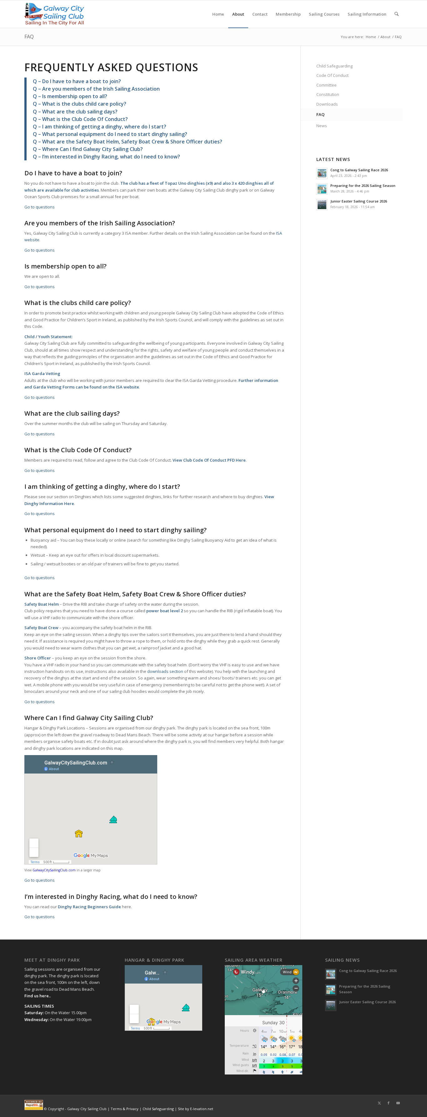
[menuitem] (218, 14)
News (321, 125)
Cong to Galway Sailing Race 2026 (359, 170)
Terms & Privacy (124, 1108)
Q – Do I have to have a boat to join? (77, 81)
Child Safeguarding (334, 66)
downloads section (165, 671)
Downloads (327, 104)
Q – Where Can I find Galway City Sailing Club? (88, 149)
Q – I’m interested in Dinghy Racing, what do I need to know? (106, 156)
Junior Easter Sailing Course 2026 (358, 201)
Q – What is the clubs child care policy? (79, 103)
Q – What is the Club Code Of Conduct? (80, 119)
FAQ (29, 36)
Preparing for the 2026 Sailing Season (362, 185)
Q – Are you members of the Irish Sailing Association (96, 88)
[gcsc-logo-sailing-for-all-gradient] (54, 14)
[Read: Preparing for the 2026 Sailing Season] (322, 189)
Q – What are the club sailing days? (75, 111)
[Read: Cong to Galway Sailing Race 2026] (322, 173)
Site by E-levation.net (195, 1108)
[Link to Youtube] (398, 1103)
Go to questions (39, 207)
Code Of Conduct (332, 75)
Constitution (327, 94)
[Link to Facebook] (388, 1103)
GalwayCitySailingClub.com (54, 870)
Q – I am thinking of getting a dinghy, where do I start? (99, 126)
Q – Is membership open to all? (70, 96)
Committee (326, 85)
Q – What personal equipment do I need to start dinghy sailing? (110, 134)
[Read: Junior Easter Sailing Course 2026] (322, 204)
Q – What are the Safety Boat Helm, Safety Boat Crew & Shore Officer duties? (127, 141)
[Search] (396, 14)
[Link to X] (379, 1103)
